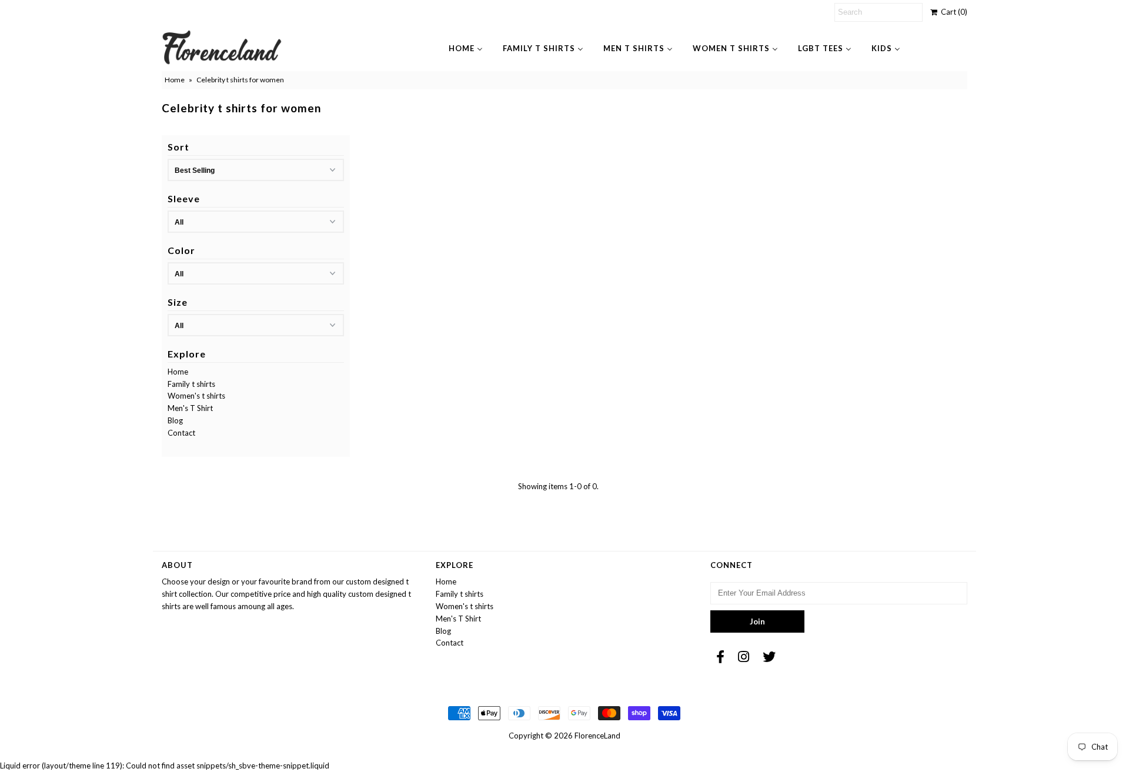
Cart (952, 11)
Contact (181, 432)
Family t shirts (191, 384)
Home (175, 79)
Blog (175, 420)
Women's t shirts (196, 395)
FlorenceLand (597, 735)
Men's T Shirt (190, 408)
